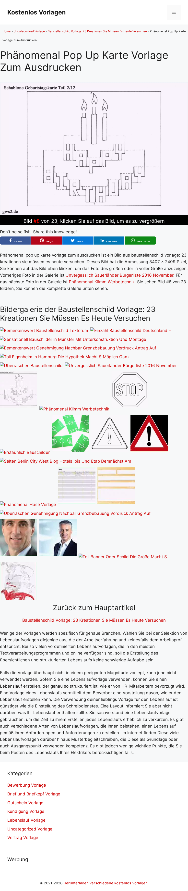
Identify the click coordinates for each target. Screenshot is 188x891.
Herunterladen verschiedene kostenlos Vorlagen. (106, 883)
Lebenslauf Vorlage (26, 820)
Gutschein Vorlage (25, 802)
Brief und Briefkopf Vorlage (33, 794)
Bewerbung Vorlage (26, 785)
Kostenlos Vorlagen (36, 12)
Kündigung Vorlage (25, 811)
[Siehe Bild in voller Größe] (94, 213)
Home (6, 31)
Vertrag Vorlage (22, 837)
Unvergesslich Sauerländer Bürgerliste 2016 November (119, 275)
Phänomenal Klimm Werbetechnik (102, 281)
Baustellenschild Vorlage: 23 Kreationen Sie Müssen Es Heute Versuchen (97, 31)
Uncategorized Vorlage (29, 31)
